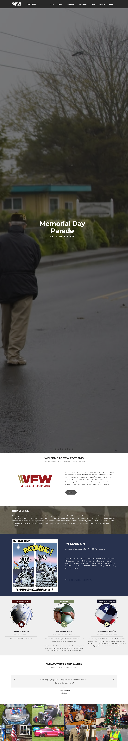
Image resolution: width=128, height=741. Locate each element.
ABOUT (60, 4)
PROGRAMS (70, 4)
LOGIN (111, 4)
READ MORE (62, 237)
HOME (52, 4)
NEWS (93, 4)
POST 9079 (31, 4)
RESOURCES (82, 4)
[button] (7, 226)
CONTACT (102, 4)
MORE (71, 492)
